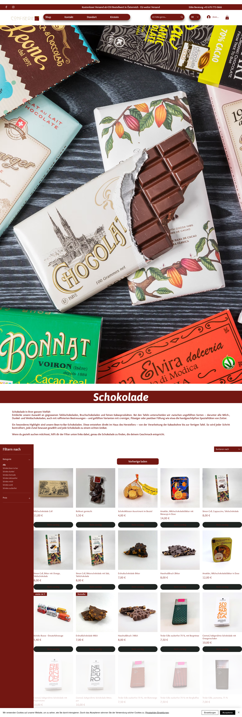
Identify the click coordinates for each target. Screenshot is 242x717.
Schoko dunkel (8, 471)
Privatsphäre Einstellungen (157, 712)
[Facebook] (6, 7)
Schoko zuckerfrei (10, 488)
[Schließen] (238, 712)
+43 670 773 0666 (213, 7)
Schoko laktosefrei (10, 478)
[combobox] (228, 449)
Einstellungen (210, 712)
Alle (4, 465)
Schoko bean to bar (10, 468)
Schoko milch (8, 481)
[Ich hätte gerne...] (181, 17)
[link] (227, 17)
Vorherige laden (137, 461)
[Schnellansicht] (53, 488)
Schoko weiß (8, 485)
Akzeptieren (227, 712)
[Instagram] (13, 7)
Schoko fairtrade (9, 475)
